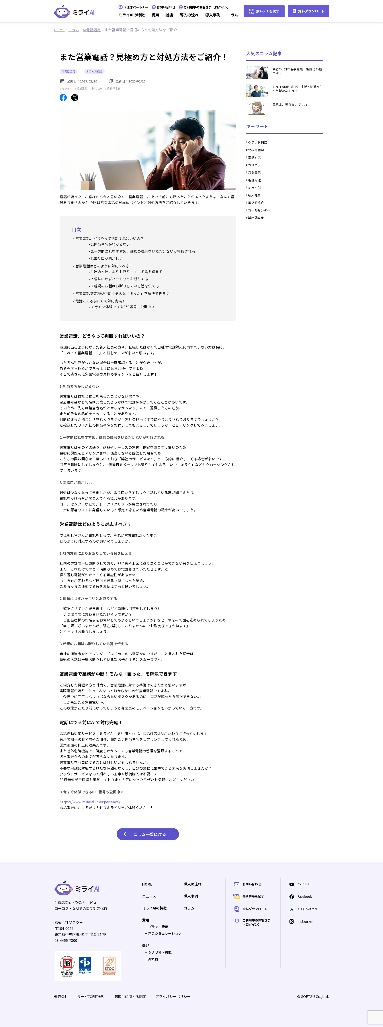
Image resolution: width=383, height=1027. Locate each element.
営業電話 (254, 172)
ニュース (149, 896)
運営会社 (61, 996)
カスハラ (254, 165)
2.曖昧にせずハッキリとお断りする (119, 278)
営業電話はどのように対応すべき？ (104, 266)
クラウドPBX (257, 142)
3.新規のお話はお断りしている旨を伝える (125, 285)
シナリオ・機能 (160, 952)
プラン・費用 (158, 926)
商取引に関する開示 (130, 996)
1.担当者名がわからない (110, 244)
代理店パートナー (135, 7)
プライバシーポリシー (173, 996)
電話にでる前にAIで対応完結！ (100, 301)
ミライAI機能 (94, 71)
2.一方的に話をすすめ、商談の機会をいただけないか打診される (143, 251)
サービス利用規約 (91, 996)
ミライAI (254, 187)
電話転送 (254, 180)
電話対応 (254, 157)
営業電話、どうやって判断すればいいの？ (109, 238)
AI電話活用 (68, 71)
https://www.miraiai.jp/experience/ (90, 801)
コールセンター (259, 210)
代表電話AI (256, 150)
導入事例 (212, 15)
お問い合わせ (166, 7)
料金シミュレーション (165, 933)
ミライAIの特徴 (132, 15)
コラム (232, 15)
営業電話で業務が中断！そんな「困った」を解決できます (122, 293)
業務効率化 (256, 218)
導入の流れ (189, 15)
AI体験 (153, 959)
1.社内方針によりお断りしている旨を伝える (127, 271)
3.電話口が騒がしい (107, 258)
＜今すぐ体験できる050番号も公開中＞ (123, 306)
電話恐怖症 (256, 202)
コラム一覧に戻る (150, 834)
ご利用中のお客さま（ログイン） (207, 7)
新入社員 (254, 195)
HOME (147, 884)
